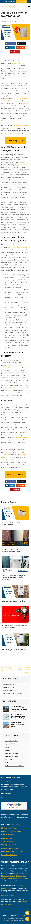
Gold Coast (8, 759)
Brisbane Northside (11, 753)
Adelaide (9, 878)
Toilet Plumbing (7, 841)
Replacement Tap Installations (12, 693)
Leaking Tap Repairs (8, 845)
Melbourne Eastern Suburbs (14, 763)
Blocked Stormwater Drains (11, 831)
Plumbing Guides (22, 19)
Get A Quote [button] (15, 140)
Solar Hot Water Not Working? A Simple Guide (18, 724)
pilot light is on (9, 388)
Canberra (25, 878)
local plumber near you (11, 133)
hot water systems (20, 63)
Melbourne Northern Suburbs (14, 766)
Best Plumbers (12, 19)
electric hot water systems (17, 247)
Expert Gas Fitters (8, 687)
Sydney (12, 876)
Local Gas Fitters (7, 838)
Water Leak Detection (9, 855)
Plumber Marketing (10, 918)
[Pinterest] (6, 797)
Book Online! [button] (15, 474)
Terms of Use (8, 921)
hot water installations (21, 126)
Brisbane (19, 876)
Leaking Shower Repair (9, 848)
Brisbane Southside (11, 756)
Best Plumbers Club (22, 915)
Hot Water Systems (8, 835)
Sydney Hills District (11, 744)
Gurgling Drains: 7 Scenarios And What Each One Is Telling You (19, 716)
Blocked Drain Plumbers (10, 690)
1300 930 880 (22, 1)
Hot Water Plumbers (9, 684)
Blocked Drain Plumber (9, 828)
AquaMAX (5, 455)
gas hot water (22, 165)
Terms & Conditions (21, 921)
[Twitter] (4, 797)
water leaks (15, 378)
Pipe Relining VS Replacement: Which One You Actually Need (19, 708)
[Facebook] (1, 797)
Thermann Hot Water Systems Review (24, 669)
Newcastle (8, 750)
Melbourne (5, 876)
